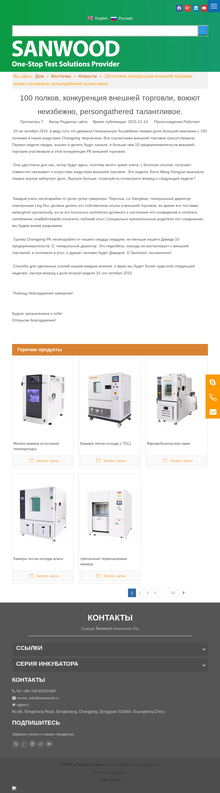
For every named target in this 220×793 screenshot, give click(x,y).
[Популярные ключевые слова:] (203, 30)
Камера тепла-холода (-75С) (105, 443)
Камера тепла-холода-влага (38, 558)
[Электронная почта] (213, 411)
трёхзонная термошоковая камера (103, 561)
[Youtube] (204, 8)
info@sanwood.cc (44, 698)
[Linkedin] (196, 8)
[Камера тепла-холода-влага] (42, 514)
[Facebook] (179, 8)
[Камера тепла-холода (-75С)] (109, 398)
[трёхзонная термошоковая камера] (109, 514)
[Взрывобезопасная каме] (176, 398)
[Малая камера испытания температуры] (42, 398)
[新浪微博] (40, 743)
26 (173, 593)
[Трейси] (213, 382)
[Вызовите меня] (213, 397)
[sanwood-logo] (65, 53)
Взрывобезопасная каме (168, 443)
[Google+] (187, 8)
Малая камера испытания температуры (36, 446)
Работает (192, 121)
